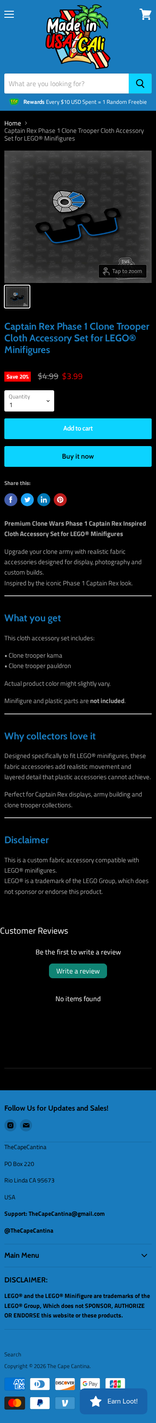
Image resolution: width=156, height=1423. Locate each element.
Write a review (78, 971)
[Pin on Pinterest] (60, 499)
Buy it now (78, 456)
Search (12, 1354)
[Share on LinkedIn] (43, 499)
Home (12, 123)
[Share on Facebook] (10, 499)
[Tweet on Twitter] (27, 499)
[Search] (140, 83)
